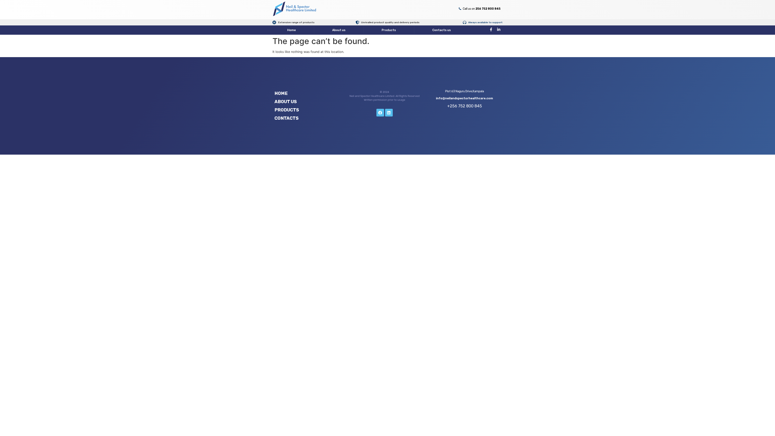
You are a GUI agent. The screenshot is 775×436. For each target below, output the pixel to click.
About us (339, 30)
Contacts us (441, 30)
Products (389, 30)
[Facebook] (380, 112)
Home (291, 30)
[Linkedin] (389, 112)
